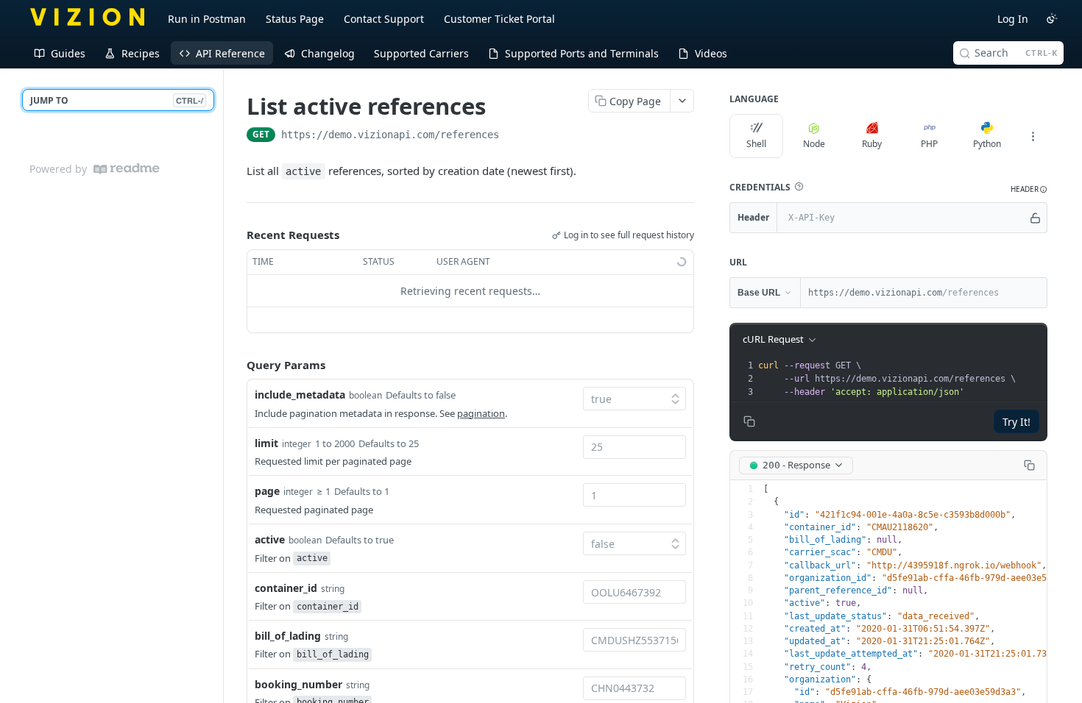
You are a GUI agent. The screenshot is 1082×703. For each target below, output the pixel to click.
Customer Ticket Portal (499, 19)
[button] (798, 186)
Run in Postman (207, 19)
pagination (481, 413)
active (270, 539)
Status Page (295, 19)
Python (987, 144)
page (267, 491)
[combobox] (634, 447)
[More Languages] (1032, 136)
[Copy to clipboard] (514, 136)
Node (814, 144)
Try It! (1016, 422)
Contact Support (384, 19)
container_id (286, 588)
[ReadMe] (126, 168)
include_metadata (300, 395)
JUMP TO (116, 100)
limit (266, 443)
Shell (756, 144)
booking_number (298, 684)
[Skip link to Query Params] (236, 364)
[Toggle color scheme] (1052, 18)
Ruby (872, 144)
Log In (1012, 19)
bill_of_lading (288, 636)
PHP (929, 144)
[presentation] (901, 379)
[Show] (1035, 217)
